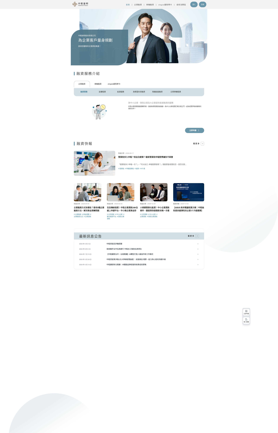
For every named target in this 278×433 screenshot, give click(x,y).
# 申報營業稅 (129, 168)
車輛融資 (150, 5)
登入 (193, 4)
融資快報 (176, 204)
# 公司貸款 (111, 214)
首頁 (128, 5)
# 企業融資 (78, 214)
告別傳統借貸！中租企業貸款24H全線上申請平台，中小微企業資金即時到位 (122, 210)
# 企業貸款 (87, 216)
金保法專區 (181, 5)
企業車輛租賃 (175, 92)
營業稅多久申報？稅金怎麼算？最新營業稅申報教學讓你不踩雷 (145, 157)
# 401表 (142, 168)
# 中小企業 (119, 214)
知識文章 (121, 153)
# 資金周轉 (86, 214)
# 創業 (137, 168)
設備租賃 (102, 92)
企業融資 (138, 5)
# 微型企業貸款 (152, 216)
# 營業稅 (121, 168)
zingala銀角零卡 (165, 5)
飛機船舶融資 (157, 92)
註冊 (202, 4)
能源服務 (120, 92)
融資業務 (83, 92)
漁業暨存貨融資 (139, 92)
